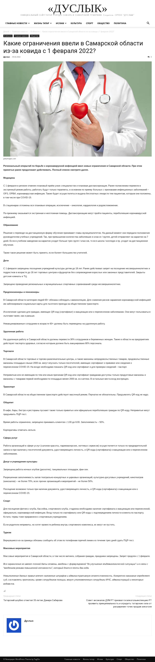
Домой (6, 31)
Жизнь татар (41, 23)
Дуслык (6, 57)
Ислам (60, 23)
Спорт (89, 23)
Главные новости (16, 23)
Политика (120, 23)
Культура (76, 23)
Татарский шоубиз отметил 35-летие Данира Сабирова (32, 600)
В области (35, 31)
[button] (148, 23)
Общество (103, 23)
